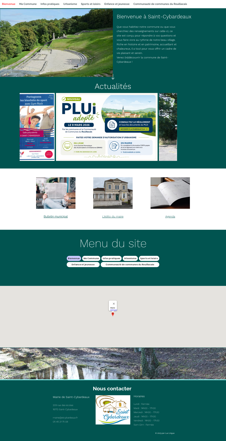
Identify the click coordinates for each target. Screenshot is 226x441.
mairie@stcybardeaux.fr (65, 417)
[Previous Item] (24, 127)
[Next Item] (172, 127)
